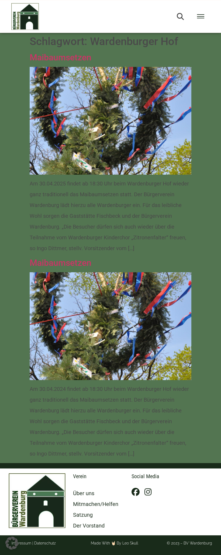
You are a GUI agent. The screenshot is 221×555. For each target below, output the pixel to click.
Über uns (83, 493)
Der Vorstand (89, 525)
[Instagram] (148, 492)
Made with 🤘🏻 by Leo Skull (114, 543)
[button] (180, 16)
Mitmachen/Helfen (95, 504)
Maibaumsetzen (60, 57)
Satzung (83, 515)
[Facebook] (136, 492)
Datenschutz (45, 543)
